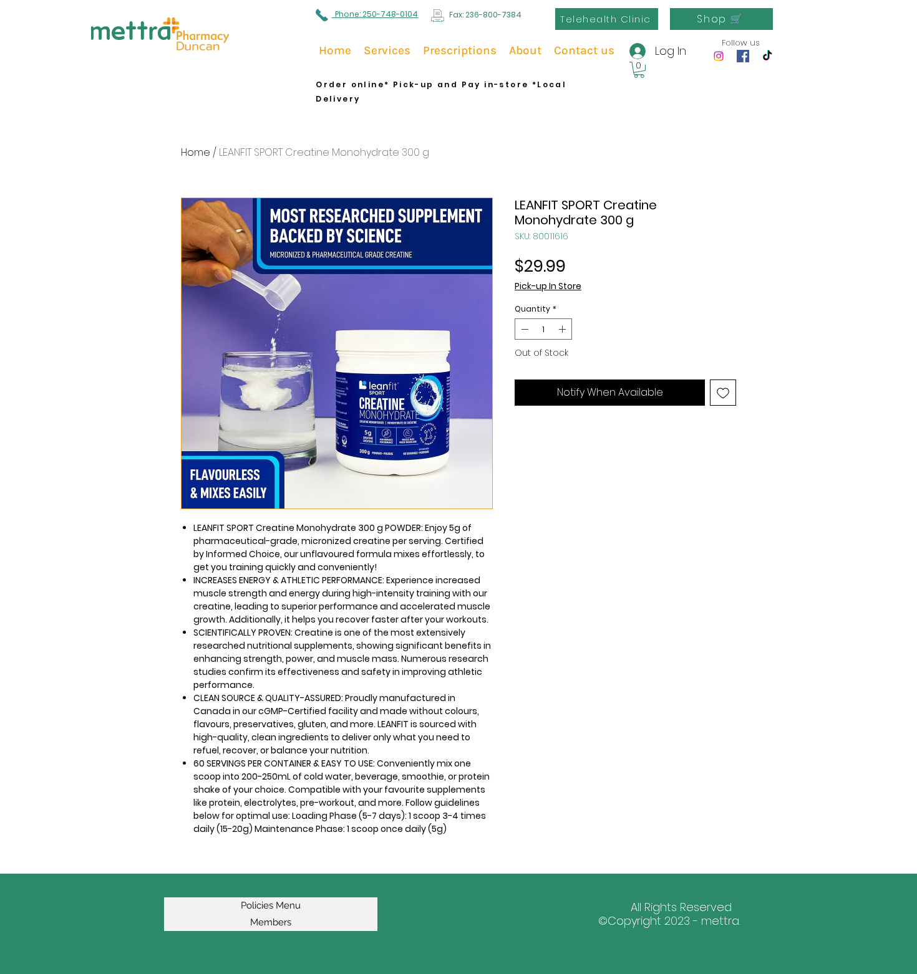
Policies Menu (271, 905)
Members (270, 922)
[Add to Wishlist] (723, 393)
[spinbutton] (543, 329)
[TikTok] (767, 56)
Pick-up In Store (548, 286)
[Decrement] (523, 329)
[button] (639, 70)
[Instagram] (718, 56)
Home (195, 152)
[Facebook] (743, 56)
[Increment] (563, 329)
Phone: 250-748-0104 (374, 14)
